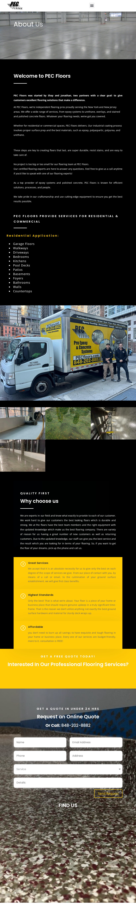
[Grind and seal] (113, 438)
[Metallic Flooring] (68, 438)
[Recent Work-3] (22, 438)
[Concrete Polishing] (22, 470)
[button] (92, 5)
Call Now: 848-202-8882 (68, 677)
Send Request (108, 793)
